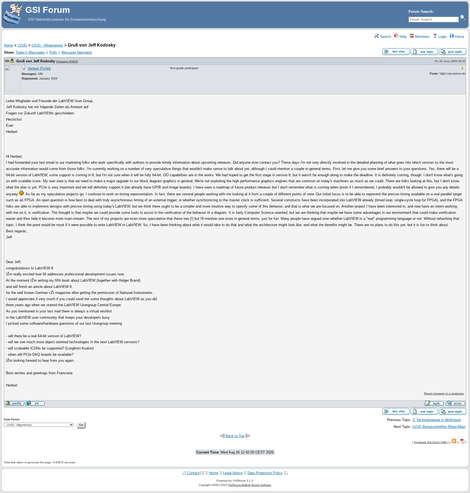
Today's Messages (30, 52)
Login (442, 37)
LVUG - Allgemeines (47, 45)
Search (385, 37)
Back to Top (235, 436)
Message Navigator (76, 52)
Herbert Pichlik (39, 68)
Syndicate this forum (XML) (431, 442)
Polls (53, 52)
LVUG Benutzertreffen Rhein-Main (439, 427)
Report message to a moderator (444, 393)
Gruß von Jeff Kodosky (35, 61)
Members (422, 37)
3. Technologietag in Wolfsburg (436, 420)
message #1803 (67, 61)
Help (402, 37)
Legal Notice (233, 473)
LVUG (22, 45)
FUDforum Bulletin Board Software (249, 484)
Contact (193, 473)
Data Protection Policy (265, 473)
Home (459, 37)
